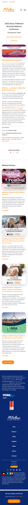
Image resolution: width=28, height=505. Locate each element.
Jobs (14, 427)
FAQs (14, 446)
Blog (14, 436)
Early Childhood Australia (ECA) (10, 63)
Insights (14, 441)
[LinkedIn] (13, 470)
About (14, 451)
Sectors (14, 432)
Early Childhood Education (14, 37)
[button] (21, 10)
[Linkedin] (17, 152)
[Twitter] (11, 152)
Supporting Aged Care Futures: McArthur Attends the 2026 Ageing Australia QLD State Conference (13, 241)
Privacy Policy (19, 496)
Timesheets (5, 2)
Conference (14, 40)
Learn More (5, 210)
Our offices (12, 2)
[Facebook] (14, 152)
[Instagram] (10, 470)
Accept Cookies (14, 501)
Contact (14, 456)
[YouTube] (19, 470)
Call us (15, 466)
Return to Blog (8, 362)
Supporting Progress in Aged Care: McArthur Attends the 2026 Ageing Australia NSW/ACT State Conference (12, 289)
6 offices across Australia (8, 379)
